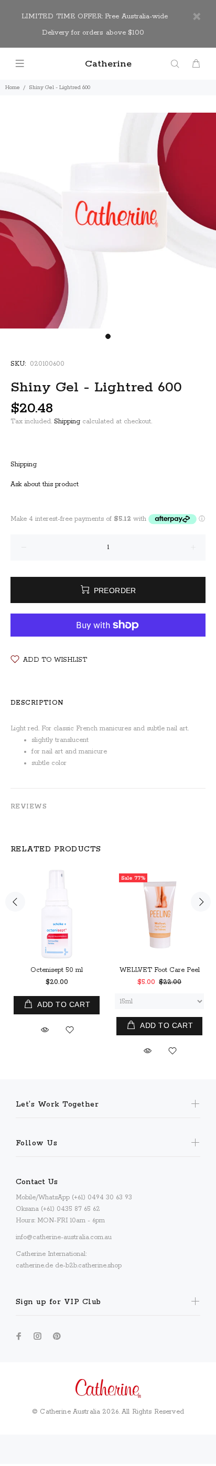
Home (12, 87)
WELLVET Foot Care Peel (160, 970)
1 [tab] (108, 336)
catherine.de (34, 1266)
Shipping (67, 421)
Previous (15, 902)
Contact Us (37, 1182)
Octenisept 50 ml (56, 970)
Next (201, 902)
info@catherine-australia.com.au (64, 1237)
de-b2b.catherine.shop (88, 1266)
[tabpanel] (108, 221)
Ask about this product (44, 484)
